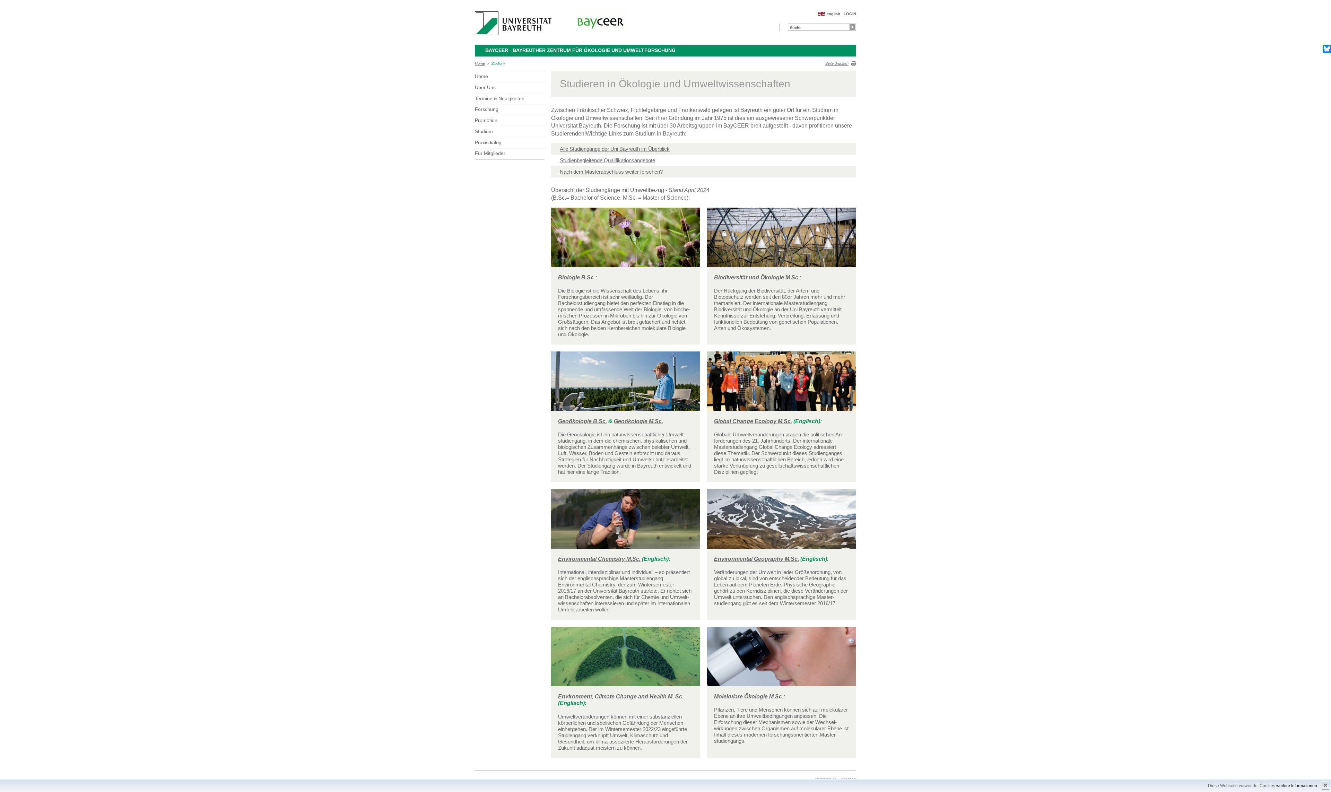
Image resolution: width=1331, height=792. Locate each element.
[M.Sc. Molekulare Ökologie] (781, 659)
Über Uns (485, 87)
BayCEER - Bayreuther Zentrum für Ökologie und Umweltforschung (580, 50)
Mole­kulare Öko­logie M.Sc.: (749, 696)
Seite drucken (837, 63)
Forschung (486, 109)
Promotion (486, 120)
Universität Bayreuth (576, 126)
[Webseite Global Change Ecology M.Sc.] (781, 384)
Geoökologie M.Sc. (638, 421)
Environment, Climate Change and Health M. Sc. (621, 696)
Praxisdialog (488, 142)
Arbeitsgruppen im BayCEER (713, 126)
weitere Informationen (1296, 785)
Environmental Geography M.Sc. (756, 559)
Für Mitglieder (490, 153)
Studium (498, 63)
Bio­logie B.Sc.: (577, 277)
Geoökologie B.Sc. (582, 421)
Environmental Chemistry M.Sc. (599, 559)
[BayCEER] (600, 21)
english (833, 14)
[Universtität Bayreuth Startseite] (513, 23)
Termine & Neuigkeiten (499, 98)
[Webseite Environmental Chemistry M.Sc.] (625, 522)
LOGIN (850, 14)
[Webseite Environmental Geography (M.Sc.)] (781, 522)
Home (480, 63)
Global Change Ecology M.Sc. (753, 421)
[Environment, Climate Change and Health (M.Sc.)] (625, 659)
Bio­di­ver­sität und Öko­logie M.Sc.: (757, 277)
